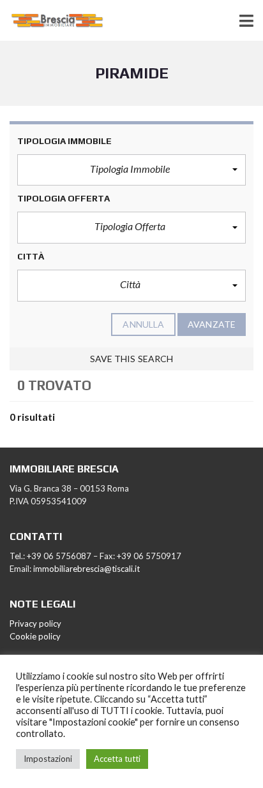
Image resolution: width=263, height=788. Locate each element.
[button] (131, 170)
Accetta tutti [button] (117, 759)
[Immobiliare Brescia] (52, 20)
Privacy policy (35, 623)
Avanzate (212, 324)
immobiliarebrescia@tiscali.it (86, 569)
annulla (143, 324)
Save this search (132, 358)
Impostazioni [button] (48, 759)
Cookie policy (35, 636)
